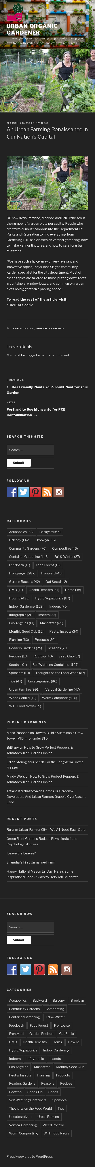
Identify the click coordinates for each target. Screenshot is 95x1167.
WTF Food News (25, 706)
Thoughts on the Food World (60, 673)
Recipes (18, 656)
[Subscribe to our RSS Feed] (47, 492)
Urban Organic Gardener (32, 29)
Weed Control (22, 698)
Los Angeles (21, 623)
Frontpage (23, 328)
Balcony (19, 540)
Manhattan (51, 623)
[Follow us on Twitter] (23, 492)
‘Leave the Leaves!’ (21, 853)
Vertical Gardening (62, 690)
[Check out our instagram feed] (58, 492)
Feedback (19, 565)
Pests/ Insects (63, 632)
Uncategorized (42, 681)
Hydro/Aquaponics (52, 598)
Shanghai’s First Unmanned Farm (31, 862)
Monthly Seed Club (26, 632)
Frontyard (52, 573)
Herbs (73, 590)
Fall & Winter (67, 557)
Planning (19, 640)
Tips (15, 681)
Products (45, 640)
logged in (33, 355)
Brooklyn (45, 540)
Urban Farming (50, 328)
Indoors (58, 607)
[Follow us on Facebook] (12, 492)
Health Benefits (44, 590)
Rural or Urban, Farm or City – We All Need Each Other (47, 830)
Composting (65, 549)
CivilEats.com (20, 305)
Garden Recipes (24, 582)
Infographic (20, 615)
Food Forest (48, 565)
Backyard (50, 532)
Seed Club (69, 656)
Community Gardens (27, 549)
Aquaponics (21, 532)
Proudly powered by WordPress (30, 1156)
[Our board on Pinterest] (35, 492)
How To (19, 598)
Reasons (58, 648)
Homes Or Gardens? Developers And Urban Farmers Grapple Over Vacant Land (46, 796)
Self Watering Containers (55, 665)
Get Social (56, 582)
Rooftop (43, 656)
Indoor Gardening (26, 607)
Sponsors (19, 673)
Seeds (18, 665)
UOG (45, 123)
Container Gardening (29, 557)
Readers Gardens (25, 648)
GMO (16, 590)
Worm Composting (59, 698)
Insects (47, 615)
